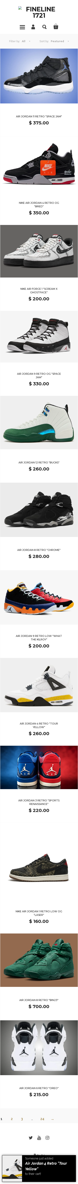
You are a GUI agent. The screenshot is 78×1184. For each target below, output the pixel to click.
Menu (22, 26)
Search (44, 26)
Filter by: (14, 41)
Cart (56, 26)
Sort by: (44, 41)
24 (42, 1119)
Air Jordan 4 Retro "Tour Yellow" (46, 1166)
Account (33, 26)
